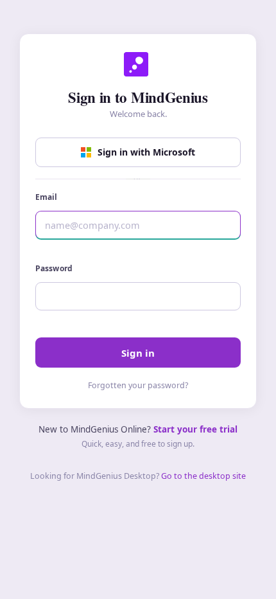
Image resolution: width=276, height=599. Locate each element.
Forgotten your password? (138, 385)
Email (46, 197)
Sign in (138, 352)
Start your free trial (195, 429)
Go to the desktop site (203, 475)
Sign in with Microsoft (146, 152)
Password (54, 268)
